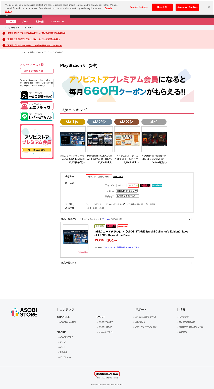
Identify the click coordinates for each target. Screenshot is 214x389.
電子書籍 (39, 21)
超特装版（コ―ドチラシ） (129, 247)
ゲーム (25, 21)
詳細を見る (83, 252)
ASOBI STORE (66, 337)
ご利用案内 (140, 322)
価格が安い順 (124, 204)
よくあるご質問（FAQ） (146, 317)
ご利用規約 (184, 317)
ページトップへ (203, 378)
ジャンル (29, 28)
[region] (107, 7)
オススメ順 (92, 204)
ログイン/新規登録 (33, 70)
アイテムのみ (109, 247)
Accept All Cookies (187, 7)
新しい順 (103, 204)
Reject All (162, 7)
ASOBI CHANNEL (67, 322)
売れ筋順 (150, 204)
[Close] (208, 7)
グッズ (11, 21)
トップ (24, 52)
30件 (89, 208)
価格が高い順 (137, 204)
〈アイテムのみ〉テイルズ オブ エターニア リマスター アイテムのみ (126, 158)
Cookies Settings (138, 7)
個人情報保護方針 (187, 322)
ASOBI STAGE (105, 327)
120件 (101, 208)
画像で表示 (118, 176)
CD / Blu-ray (57, 21)
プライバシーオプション (146, 327)
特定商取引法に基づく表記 (191, 327)
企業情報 (183, 332)
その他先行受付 (106, 332)
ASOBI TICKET (106, 322)
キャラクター (13, 28)
